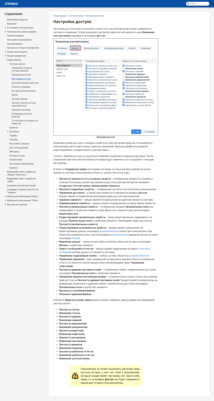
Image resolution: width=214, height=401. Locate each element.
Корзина (13, 168)
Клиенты (13, 127)
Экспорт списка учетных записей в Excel (24, 104)
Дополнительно (108, 231)
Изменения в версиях (17, 19)
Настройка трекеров (19, 143)
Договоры (14, 131)
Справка (11, 3)
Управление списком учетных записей (22, 69)
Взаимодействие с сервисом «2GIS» (21, 180)
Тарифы (13, 135)
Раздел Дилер (14, 60)
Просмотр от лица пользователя (23, 48)
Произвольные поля (21, 75)
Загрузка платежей (21, 110)
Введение (12, 24)
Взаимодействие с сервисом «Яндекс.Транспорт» (21, 173)
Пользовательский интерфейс (22, 32)
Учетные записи (17, 64)
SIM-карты (14, 151)
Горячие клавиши (15, 36)
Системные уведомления (21, 164)
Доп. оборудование (18, 148)
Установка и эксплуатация (20, 28)
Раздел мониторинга (17, 52)
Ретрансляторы (17, 156)
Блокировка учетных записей (22, 115)
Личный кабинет (15, 44)
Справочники (15, 159)
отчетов (143, 248)
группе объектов (140, 255)
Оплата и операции (21, 87)
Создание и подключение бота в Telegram (22, 191)
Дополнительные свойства (25, 83)
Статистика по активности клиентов (25, 122)
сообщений (65, 252)
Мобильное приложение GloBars (22, 196)
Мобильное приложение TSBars (22, 200)
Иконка (76, 238)
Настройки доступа (21, 79)
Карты (15, 95)
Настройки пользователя (19, 40)
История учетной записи (24, 91)
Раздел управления (16, 56)
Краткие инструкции (17, 204)
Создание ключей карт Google (21, 185)
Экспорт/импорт (20, 99)
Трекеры (13, 139)
